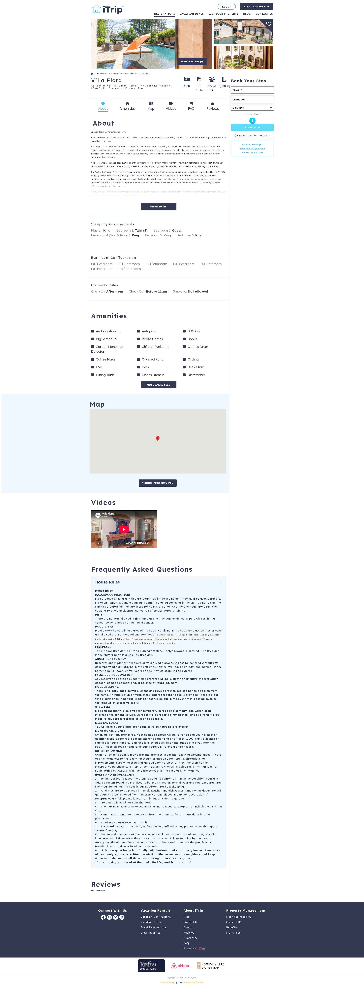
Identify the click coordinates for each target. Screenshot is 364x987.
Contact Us (191, 922)
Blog (247, 13)
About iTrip (193, 910)
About (188, 927)
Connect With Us (112, 910)
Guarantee (191, 938)
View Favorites (151, 932)
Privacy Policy (167, 982)
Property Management (246, 910)
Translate (191, 948)
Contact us (264, 13)
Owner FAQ (233, 922)
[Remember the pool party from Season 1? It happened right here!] (243, 31)
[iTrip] (107, 9)
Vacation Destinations (156, 916)
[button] (158, 438)
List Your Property (223, 13)
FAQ (186, 943)
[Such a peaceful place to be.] (151, 44)
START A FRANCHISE (257, 6)
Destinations (164, 13)
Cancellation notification (253, 135)
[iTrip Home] (92, 73)
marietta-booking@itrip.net (252, 148)
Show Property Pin (158, 483)
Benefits (232, 927)
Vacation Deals (192, 13)
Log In (226, 6)
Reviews (189, 932)
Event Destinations (154, 927)
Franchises (233, 932)
